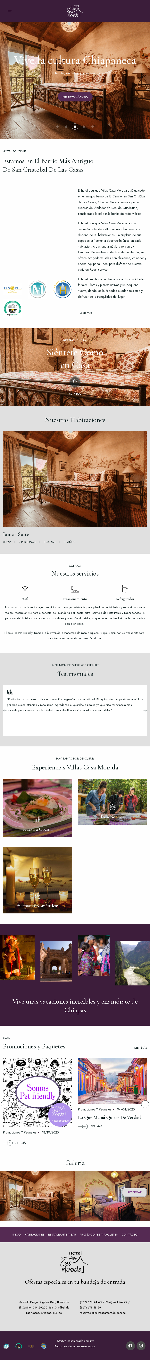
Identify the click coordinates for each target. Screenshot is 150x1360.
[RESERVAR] (75, 479)
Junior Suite (16, 534)
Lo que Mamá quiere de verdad (109, 1117)
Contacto (130, 1234)
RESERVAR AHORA (75, 96)
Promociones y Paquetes (19, 1132)
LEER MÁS (21, 1143)
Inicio (16, 1234)
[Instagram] (141, 1345)
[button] (4, 1196)
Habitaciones (34, 1234)
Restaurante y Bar (62, 1234)
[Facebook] (130, 1345)
